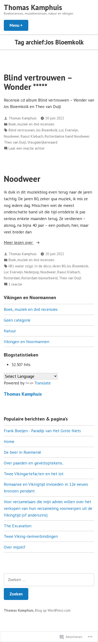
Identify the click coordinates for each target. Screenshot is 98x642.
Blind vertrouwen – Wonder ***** (38, 82)
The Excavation (17, 526)
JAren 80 (59, 266)
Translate (42, 383)
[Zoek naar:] (49, 579)
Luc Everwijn (68, 130)
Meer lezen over (19, 242)
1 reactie (15, 284)
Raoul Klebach (32, 136)
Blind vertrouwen (22, 130)
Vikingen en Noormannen (26, 341)
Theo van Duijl (15, 142)
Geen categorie (17, 320)
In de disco (42, 266)
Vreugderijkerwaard (42, 142)
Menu (19, 25)
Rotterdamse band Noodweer (67, 136)
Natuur (10, 331)
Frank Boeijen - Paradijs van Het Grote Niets (42, 430)
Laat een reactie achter (27, 148)
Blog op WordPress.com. (53, 610)
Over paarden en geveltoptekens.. (34, 463)
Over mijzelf (14, 547)
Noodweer (11, 136)
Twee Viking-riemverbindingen (31, 536)
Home (9, 441)
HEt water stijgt (21, 266)
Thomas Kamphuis (33, 7)
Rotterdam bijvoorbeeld (39, 278)
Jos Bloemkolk (47, 130)
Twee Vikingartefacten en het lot (34, 473)
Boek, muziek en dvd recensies (31, 124)
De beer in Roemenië (22, 452)
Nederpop (31, 272)
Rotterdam (12, 278)
